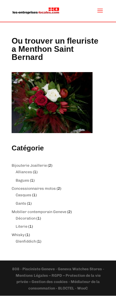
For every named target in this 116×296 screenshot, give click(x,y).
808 (16, 269)
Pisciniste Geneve (39, 269)
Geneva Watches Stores (80, 269)
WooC (82, 288)
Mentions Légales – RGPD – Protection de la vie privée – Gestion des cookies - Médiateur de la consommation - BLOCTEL (58, 282)
